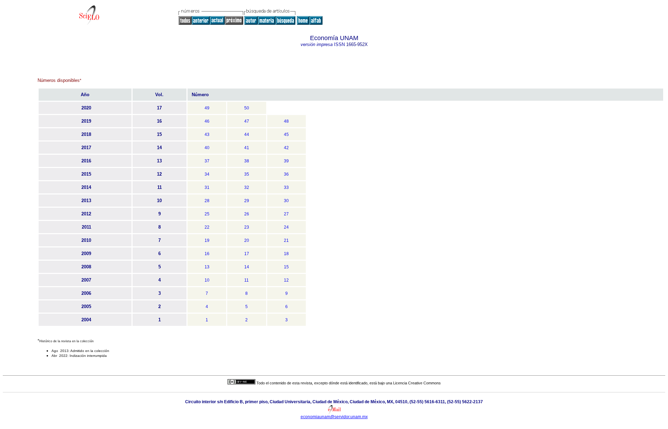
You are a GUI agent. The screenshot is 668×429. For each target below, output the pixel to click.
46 (207, 121)
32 (246, 187)
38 (246, 161)
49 (207, 108)
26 (246, 214)
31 (207, 187)
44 (246, 134)
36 (286, 174)
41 (246, 147)
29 (246, 200)
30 (286, 200)
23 (246, 227)
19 (207, 240)
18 (286, 253)
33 (286, 187)
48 (286, 121)
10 (207, 280)
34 (207, 174)
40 (207, 147)
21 (286, 240)
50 (246, 108)
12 (286, 280)
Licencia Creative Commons (417, 383)
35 (246, 174)
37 (207, 161)
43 (207, 134)
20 (246, 240)
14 (246, 267)
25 (207, 214)
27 (286, 214)
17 (246, 253)
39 (286, 161)
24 (286, 227)
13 (207, 267)
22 (207, 227)
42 (286, 147)
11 (246, 280)
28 (207, 200)
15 (286, 267)
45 (286, 134)
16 (207, 253)
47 (246, 121)
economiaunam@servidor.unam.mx (334, 416)
